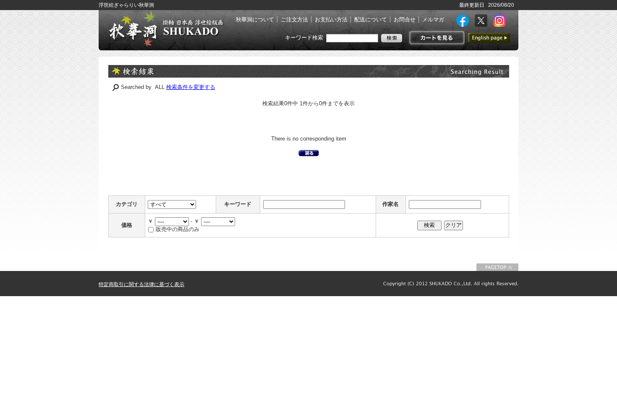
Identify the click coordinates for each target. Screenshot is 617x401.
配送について (370, 19)
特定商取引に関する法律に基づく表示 (141, 284)
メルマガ (433, 19)
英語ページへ (489, 38)
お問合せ (405, 19)
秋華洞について (255, 19)
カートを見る (436, 38)
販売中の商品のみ (177, 229)
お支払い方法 (331, 19)
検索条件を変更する (190, 87)
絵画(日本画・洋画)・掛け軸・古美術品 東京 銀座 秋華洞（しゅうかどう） (166, 28)
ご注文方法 (294, 19)
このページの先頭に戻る (497, 267)
